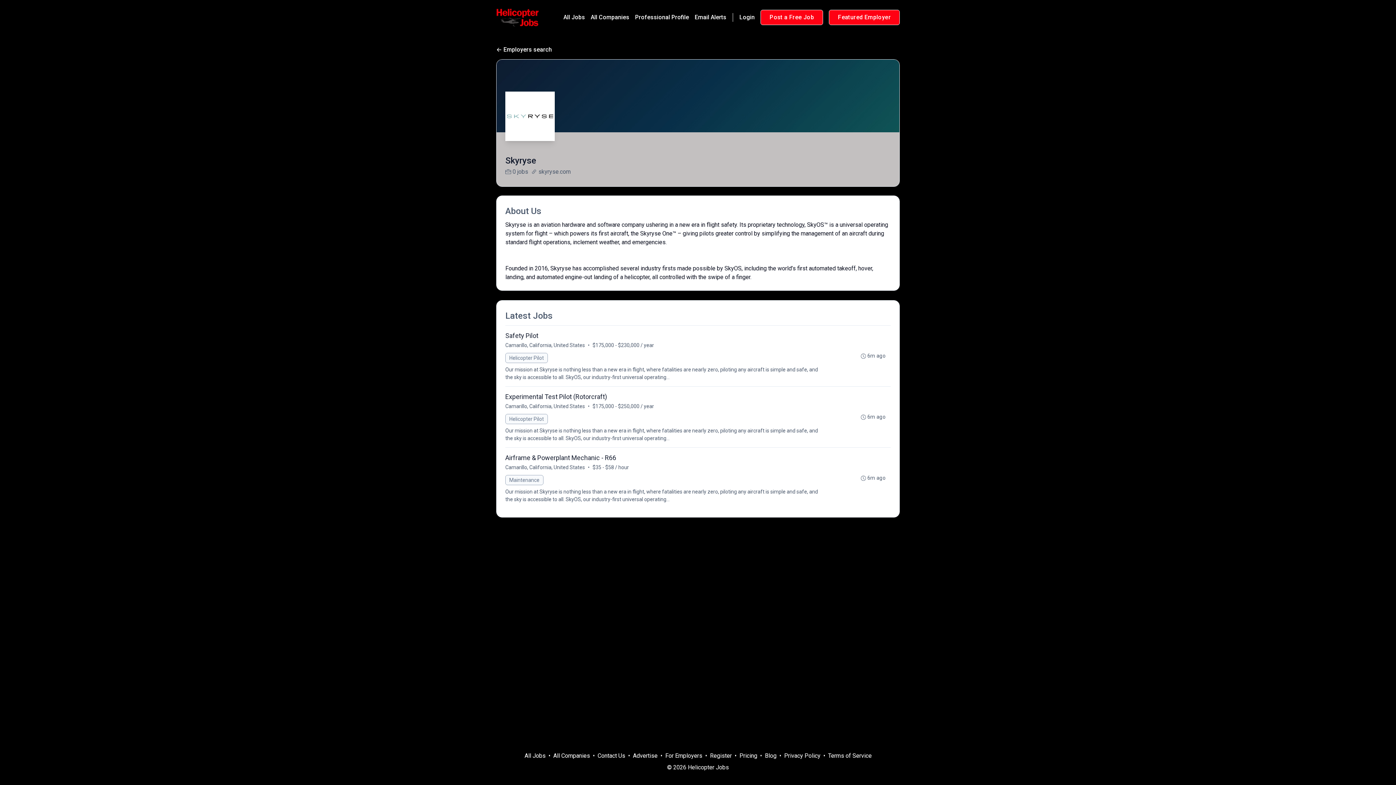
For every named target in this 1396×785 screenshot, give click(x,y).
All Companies (610, 17)
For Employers (683, 755)
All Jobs (574, 17)
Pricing (748, 755)
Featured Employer (864, 17)
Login (747, 17)
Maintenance (524, 480)
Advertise (645, 755)
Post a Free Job (792, 17)
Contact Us (611, 755)
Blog (771, 755)
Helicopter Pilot (526, 358)
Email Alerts (710, 17)
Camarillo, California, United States (545, 345)
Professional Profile (662, 17)
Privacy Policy (802, 755)
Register (721, 755)
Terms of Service (850, 755)
